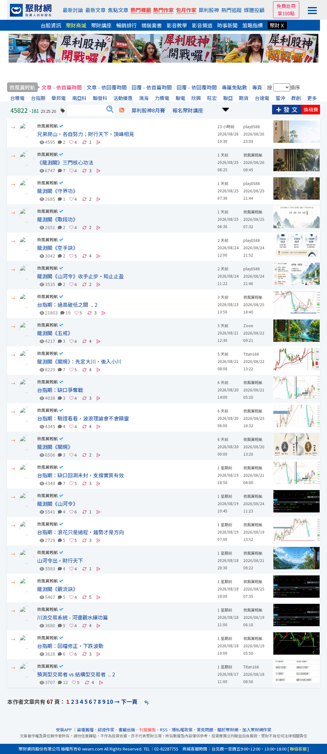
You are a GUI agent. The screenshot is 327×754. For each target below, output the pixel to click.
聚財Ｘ (277, 25)
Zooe (248, 325)
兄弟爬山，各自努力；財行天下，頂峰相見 (85, 134)
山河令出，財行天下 (60, 560)
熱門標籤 (141, 10)
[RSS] (121, 110)
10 (110, 701)
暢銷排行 (126, 25)
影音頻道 (202, 25)
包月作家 (186, 10)
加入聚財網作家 (256, 730)
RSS (164, 730)
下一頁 (129, 701)
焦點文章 (118, 10)
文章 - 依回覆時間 (107, 87)
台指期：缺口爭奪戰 (60, 390)
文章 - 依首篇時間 (62, 87)
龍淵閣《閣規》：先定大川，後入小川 (79, 361)
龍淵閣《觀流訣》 (57, 589)
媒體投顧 (254, 10)
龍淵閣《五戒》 (55, 333)
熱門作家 (163, 10)
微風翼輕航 (47, 126)
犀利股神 (209, 10)
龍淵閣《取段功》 (57, 219)
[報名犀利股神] (163, 47)
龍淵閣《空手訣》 (57, 247)
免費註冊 (286, 6)
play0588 (251, 126)
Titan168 (251, 354)
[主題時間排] (226, 108)
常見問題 (205, 730)
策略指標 (252, 25)
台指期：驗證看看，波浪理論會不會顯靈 (83, 418)
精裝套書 (151, 25)
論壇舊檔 (85, 730)
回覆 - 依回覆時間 (197, 87)
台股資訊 (51, 25)
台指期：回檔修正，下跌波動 (70, 646)
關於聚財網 (227, 730)
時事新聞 (227, 25)
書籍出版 (126, 730)
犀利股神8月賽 (148, 110)
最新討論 (73, 10)
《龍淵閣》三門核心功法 (65, 162)
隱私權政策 (182, 730)
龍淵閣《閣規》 (55, 446)
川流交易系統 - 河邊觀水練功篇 (72, 617)
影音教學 (177, 25)
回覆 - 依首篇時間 (152, 87)
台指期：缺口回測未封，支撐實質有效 (80, 475)
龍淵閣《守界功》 (57, 191)
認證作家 (106, 730)
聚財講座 (101, 25)
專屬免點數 (234, 87)
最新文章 (95, 10)
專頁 (257, 87)
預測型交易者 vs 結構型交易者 (71, 674)
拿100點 (286, 13)
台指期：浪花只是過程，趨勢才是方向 (80, 532)
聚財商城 (76, 25)
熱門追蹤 (231, 10)
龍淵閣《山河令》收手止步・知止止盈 (80, 276)
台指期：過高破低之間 (62, 304)
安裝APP (64, 730)
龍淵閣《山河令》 (57, 503)
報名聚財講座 (187, 110)
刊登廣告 (147, 730)
